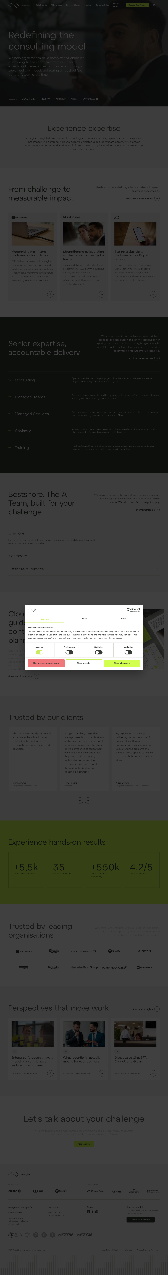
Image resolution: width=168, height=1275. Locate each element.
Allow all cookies (122, 663)
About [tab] (123, 618)
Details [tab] (84, 618)
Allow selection (84, 663)
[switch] (69, 652)
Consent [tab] (45, 619)
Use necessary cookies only (46, 663)
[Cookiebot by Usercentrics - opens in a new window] (128, 610)
